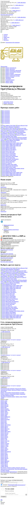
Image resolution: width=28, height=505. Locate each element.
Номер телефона (5, 481)
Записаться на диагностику (7, 469)
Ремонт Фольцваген (6, 451)
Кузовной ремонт (10, 79)
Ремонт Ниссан (4, 432)
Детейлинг (8, 78)
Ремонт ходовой (10, 73)
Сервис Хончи (4, 466)
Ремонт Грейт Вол (5, 410)
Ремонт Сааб (4, 439)
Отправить (3, 496)
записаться (3, 341)
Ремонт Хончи (4, 457)
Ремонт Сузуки (4, 446)
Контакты (6, 40)
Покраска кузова (10, 77)
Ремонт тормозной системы (13, 75)
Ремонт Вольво (4, 406)
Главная (6, 34)
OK (1, 499)
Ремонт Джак (4, 411)
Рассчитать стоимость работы (8, 467)
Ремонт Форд (4, 453)
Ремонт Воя (4, 407)
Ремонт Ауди (4, 400)
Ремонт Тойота (4, 449)
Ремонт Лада (4, 423)
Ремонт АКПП (9, 82)
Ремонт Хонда (4, 455)
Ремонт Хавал (4, 454)
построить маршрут (6, 339)
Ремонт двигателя (10, 69)
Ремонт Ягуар (4, 463)
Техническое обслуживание (13, 42)
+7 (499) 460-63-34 (18, 5)
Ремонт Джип (4, 414)
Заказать (6, 226)
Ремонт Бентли (4, 404)
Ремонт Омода (4, 434)
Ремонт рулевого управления (13, 74)
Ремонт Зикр (4, 415)
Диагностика (4, 66)
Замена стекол (9, 81)
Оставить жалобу (5, 470)
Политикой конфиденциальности (16, 484)
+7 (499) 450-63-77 (15, 10)
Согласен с (13, 484)
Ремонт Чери (4, 459)
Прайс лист (6, 37)
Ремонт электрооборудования (13, 71)
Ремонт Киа (4, 422)
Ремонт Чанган (4, 458)
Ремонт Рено (4, 438)
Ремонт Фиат (4, 450)
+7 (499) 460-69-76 (14, 8)
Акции (5, 38)
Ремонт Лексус (4, 426)
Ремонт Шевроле (5, 461)
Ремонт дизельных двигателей (13, 70)
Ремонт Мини (4, 430)
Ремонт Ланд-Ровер (6, 424)
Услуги (5, 36)
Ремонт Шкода (4, 462)
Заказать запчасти (20, 467)
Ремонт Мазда (4, 427)
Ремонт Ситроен (5, 443)
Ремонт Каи (4, 420)
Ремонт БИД (4, 402)
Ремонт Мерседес (5, 428)
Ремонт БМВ (4, 403)
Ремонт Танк (4, 447)
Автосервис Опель (8, 101)
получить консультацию (13, 242)
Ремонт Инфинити (5, 416)
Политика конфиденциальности (9, 471)
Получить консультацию (7, 14)
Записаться (3, 187)
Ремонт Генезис (5, 408)
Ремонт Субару (4, 445)
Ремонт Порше (4, 436)
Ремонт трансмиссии (11, 67)
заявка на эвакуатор (5, 244)
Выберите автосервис (6, 480)
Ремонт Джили (4, 412)
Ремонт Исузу (4, 418)
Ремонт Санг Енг (5, 441)
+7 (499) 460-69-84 (21, 2)
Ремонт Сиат (4, 442)
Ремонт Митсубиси (5, 431)
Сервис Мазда (4, 465)
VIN (2, 483)
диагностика (4, 242)
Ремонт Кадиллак (5, 419)
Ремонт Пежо (4, 435)
